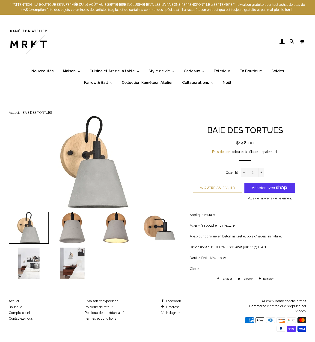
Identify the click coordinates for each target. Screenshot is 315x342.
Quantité (232, 173)
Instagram (173, 313)
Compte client (19, 313)
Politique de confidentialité (104, 313)
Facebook (173, 301)
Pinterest (172, 307)
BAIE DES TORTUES (37, 112)
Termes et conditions (100, 318)
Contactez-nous (21, 318)
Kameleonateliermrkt (290, 301)
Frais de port (221, 152)
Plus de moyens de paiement (270, 198)
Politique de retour (99, 307)
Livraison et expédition (101, 301)
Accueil (14, 112)
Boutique (15, 307)
